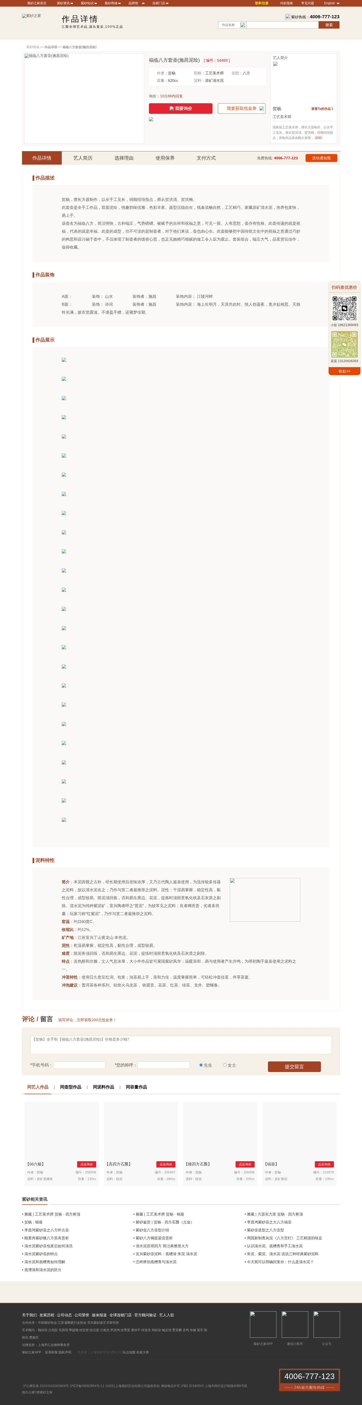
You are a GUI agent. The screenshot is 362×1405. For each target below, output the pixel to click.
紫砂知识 (87, 3)
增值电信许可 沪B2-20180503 (182, 1386)
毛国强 (63, 1330)
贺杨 (171, 73)
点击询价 (86, 1164)
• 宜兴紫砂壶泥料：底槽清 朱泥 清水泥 (165, 1254)
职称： (199, 73)
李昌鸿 (115, 1330)
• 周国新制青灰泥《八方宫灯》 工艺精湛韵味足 (283, 1238)
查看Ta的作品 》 (323, 109)
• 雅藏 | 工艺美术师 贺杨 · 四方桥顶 (51, 1214)
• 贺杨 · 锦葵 (32, 1222)
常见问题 (307, 3)
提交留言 (294, 1066)
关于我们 (29, 1315)
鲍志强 (166, 1330)
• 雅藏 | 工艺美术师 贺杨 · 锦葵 (158, 1214)
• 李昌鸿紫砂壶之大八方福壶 (268, 1222)
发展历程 (46, 1315)
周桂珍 (156, 1330)
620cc (173, 80)
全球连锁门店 (120, 1315)
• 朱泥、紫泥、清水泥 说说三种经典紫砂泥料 (282, 1254)
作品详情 (41, 158)
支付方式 (206, 158)
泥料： (199, 80)
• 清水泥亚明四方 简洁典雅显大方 (161, 1246)
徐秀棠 (125, 1330)
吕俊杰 (104, 1330)
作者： (162, 73)
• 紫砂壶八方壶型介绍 (151, 1230)
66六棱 (35, 1164)
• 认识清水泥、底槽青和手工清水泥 (274, 1246)
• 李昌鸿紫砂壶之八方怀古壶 (45, 1230)
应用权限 (51, 1352)
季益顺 (73, 1330)
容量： (162, 80)
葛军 (200, 1330)
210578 (328, 1172)
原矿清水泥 (214, 80)
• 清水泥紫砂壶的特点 (40, 1254)
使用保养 (165, 158)
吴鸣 (186, 1330)
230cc (329, 1179)
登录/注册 (261, 3)
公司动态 (64, 1315)
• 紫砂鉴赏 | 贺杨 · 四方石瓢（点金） (163, 1222)
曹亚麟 (177, 1330)
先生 (208, 1065)
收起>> (344, 371)
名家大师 (142, 1352)
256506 (90, 1172)
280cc (171, 1179)
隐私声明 (65, 1352)
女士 (232, 1065)
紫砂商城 (111, 3)
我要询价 (183, 108)
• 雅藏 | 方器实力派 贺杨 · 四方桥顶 (274, 1214)
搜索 (329, 25)
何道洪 (146, 1330)
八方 (246, 73)
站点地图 (129, 1352)
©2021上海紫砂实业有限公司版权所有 (132, 1386)
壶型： (237, 73)
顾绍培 (42, 1330)
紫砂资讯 (63, 3)
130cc (91, 1179)
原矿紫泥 (281, 1179)
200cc (250, 1179)
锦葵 (271, 1164)
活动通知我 (321, 158)
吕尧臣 (53, 1330)
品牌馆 (133, 3)
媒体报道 (99, 1315)
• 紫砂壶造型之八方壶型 (264, 1230)
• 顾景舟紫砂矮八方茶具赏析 (45, 1238)
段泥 (119, 1179)
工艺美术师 (214, 73)
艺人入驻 (166, 1315)
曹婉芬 (34, 1337)
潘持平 (135, 1330)
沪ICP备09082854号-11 (87, 1386)
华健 (193, 1330)
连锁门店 (158, 3)
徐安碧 (84, 1330)
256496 (249, 1172)
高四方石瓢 (119, 1164)
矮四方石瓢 (198, 1164)
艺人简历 (82, 158)
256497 (169, 1172)
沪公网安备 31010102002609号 (46, 1386)
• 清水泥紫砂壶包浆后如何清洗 (47, 1246)
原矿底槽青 (45, 1179)
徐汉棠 (94, 1330)
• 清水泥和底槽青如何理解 (43, 1262)
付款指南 (286, 3)
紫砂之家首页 (36, 3)
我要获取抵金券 (242, 108)
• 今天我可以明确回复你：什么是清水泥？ (279, 1262)
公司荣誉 (81, 1315)
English (329, 3)
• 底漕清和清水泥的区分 (41, 1270)
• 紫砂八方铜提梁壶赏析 (153, 1238)
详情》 (319, 138)
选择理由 (124, 158)
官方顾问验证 (145, 1315)
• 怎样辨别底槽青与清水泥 (154, 1262)
